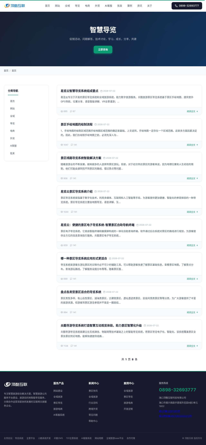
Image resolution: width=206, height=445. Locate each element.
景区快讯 (93, 390)
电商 (87, 5)
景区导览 (57, 402)
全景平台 (31, 438)
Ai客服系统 (86, 438)
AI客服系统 (59, 414)
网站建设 (57, 390)
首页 (47, 5)
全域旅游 (57, 396)
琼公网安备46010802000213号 (175, 416)
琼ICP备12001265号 (169, 411)
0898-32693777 (189, 5)
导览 (77, 5)
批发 (119, 5)
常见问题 (93, 414)
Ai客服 (108, 5)
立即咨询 (103, 49)
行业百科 (93, 402)
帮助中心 (93, 420)
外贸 (97, 5)
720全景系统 (72, 438)
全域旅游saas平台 (114, 438)
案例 (129, 5)
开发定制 (128, 408)
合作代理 (131, 438)
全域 (67, 5)
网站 (57, 5)
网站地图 (99, 438)
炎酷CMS (58, 438)
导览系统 (19, 438)
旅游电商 (57, 408)
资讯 (139, 5)
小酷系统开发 (44, 438)
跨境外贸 (93, 408)
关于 (149, 5)
